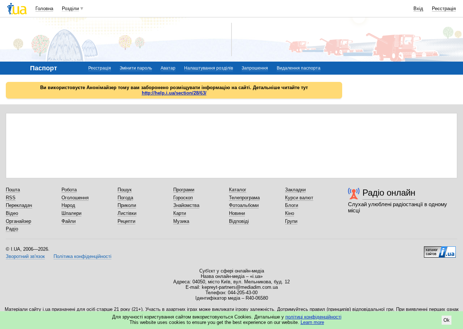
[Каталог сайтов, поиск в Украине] (440, 249)
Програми (183, 189)
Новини (237, 213)
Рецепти (126, 221)
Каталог (237, 189)
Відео (12, 213)
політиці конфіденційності (313, 317)
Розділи (70, 8)
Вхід (418, 8)
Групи (291, 221)
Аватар (168, 68)
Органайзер (18, 221)
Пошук (125, 189)
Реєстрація (444, 8)
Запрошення (255, 68)
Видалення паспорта (298, 68)
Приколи (127, 205)
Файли (68, 221)
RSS (11, 197)
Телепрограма (244, 197)
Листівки (127, 213)
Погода (125, 197)
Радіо (12, 229)
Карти (179, 213)
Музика (181, 221)
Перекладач (19, 205)
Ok (446, 320)
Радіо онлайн (388, 192)
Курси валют (299, 197)
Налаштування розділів (208, 68)
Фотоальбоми (244, 205)
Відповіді (239, 221)
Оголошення (75, 197)
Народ (68, 205)
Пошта (13, 189)
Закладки (295, 189)
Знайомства (186, 205)
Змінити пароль (136, 68)
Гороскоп (183, 197)
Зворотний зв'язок (25, 256)
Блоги (291, 205)
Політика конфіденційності (82, 256)
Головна (44, 8)
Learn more (312, 322)
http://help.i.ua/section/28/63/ (174, 93)
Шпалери (71, 213)
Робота (69, 189)
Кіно (289, 213)
